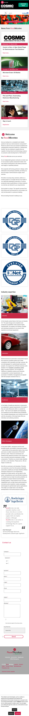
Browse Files (8, 630)
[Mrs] (8, 563)
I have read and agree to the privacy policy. (13, 623)
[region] (14, 19)
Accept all (18, 713)
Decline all (11, 713)
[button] (1, 19)
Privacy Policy (9, 666)
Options (14, 709)
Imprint (16, 664)
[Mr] (8, 561)
